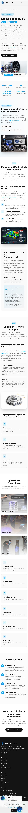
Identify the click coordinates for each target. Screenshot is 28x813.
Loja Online (3, 765)
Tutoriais (3, 778)
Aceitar (14, 810)
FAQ (2, 780)
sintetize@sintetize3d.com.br (9, 795)
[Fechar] (20, 797)
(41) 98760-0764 (12, 793)
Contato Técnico (5, 782)
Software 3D (4, 763)
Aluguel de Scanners (6, 767)
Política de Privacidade (13, 807)
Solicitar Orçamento (8, 55)
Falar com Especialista (13, 730)
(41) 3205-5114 (8, 790)
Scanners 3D (4, 760)
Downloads (3, 775)
